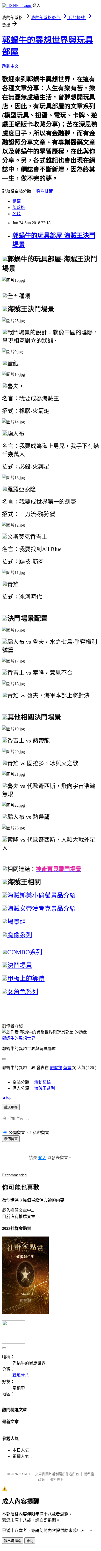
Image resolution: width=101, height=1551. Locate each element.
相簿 (16, 201)
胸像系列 (19, 935)
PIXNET (24, 1474)
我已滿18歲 (12, 1541)
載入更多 (11, 1107)
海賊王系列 (44, 1088)
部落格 (18, 207)
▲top (6, 1097)
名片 (16, 214)
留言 (67, 1067)
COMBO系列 (24, 952)
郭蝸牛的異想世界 (18, 1038)
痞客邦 (56, 1067)
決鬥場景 (19, 965)
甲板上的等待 (26, 978)
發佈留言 (11, 1139)
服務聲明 (56, 1479)
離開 (29, 1541)
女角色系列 (22, 991)
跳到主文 (10, 66)
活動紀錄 (42, 1082)
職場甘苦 (44, 191)
